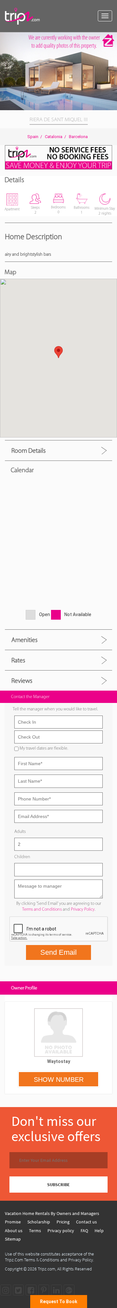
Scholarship (38, 1222)
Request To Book (58, 1301)
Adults (20, 831)
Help (99, 1230)
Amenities (24, 640)
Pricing (63, 1222)
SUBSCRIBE (58, 1184)
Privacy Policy (83, 909)
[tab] (58, 450)
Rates (18, 660)
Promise (13, 1222)
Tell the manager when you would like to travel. (55, 709)
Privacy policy (60, 1230)
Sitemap (13, 1239)
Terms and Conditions (42, 909)
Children (22, 856)
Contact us (86, 1222)
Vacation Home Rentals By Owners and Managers (52, 1213)
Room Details (28, 450)
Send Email (58, 952)
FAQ (84, 1230)
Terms (35, 1230)
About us (13, 1230)
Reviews (21, 680)
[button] (111, 38)
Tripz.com (46, 1269)
